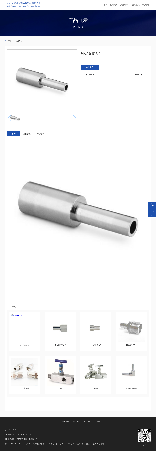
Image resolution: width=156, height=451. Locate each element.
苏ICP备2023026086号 (64, 444)
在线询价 (89, 67)
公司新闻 (136, 5)
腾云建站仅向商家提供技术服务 (84, 444)
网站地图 (100, 444)
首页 (105, 5)
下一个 (137, 75)
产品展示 (124, 5)
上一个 (90, 75)
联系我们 (146, 5)
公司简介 (114, 5)
